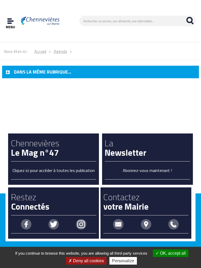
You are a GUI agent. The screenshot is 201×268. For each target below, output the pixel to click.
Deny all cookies (88, 261)
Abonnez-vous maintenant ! (147, 170)
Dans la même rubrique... (42, 71)
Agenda (60, 51)
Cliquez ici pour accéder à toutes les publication (54, 170)
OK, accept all (172, 253)
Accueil (40, 51)
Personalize (123, 261)
